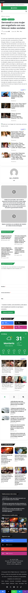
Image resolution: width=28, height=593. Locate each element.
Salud (16, 583)
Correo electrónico (6, 292)
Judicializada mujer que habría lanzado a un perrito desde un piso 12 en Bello (17, 403)
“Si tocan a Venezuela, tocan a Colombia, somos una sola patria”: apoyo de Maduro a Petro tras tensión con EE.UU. (20, 239)
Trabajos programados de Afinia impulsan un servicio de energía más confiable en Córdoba (18, 411)
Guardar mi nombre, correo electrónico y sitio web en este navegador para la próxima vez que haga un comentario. (14, 307)
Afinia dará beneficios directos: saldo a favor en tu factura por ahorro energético (21, 457)
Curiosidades (18, 581)
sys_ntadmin (5, 31)
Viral (26, 583)
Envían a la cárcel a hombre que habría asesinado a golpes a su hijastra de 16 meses (17, 427)
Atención (7, 581)
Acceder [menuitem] (3, 1)
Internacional (11, 19)
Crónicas (8, 16)
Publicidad (24, 581)
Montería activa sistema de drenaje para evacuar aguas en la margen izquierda (18, 435)
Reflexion (12, 583)
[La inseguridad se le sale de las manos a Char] (5, 520)
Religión (7, 583)
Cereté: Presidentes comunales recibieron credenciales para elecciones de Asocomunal (7, 478)
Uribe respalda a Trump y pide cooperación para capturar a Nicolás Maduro (19, 250)
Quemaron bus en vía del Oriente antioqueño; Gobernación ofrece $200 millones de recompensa (6, 459)
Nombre (3, 286)
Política (3, 583)
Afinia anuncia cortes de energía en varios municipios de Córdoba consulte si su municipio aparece (18, 419)
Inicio (3, 16)
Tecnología (21, 583)
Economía (12, 581)
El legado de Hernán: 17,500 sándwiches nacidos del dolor (6, 237)
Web (2, 298)
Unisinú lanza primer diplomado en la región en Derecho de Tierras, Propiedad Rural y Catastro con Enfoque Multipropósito (20, 479)
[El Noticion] (14, 8)
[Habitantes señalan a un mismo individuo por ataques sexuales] (5, 530)
